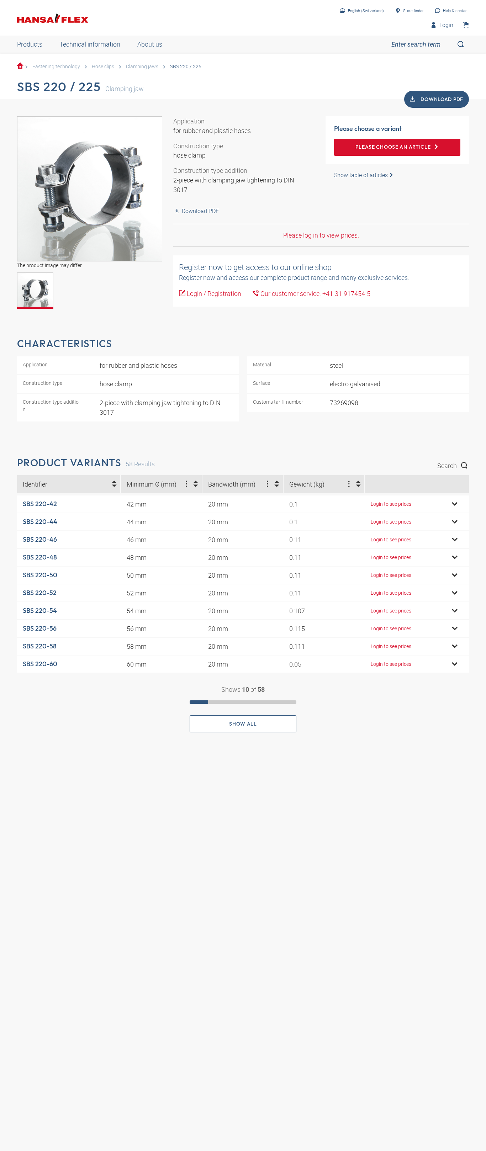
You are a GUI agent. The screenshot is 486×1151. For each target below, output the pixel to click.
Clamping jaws (142, 66)
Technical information (89, 44)
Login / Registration (213, 293)
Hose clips (103, 66)
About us (149, 44)
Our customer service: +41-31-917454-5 (314, 293)
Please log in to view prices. (321, 235)
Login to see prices (391, 503)
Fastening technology (56, 66)
